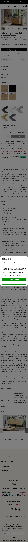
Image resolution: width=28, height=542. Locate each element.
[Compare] (24, 420)
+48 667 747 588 (20, 153)
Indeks (3, 406)
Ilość (4, 137)
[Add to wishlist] (24, 417)
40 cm (4, 69)
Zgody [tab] (5, 262)
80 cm (4, 77)
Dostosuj (13, 283)
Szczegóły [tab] (14, 262)
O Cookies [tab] (23, 262)
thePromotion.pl (20, 516)
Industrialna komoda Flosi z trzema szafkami (14, 440)
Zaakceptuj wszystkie (14, 279)
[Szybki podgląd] (24, 423)
